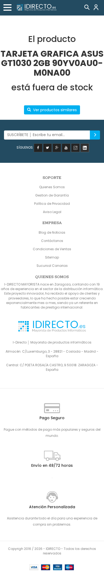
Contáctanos (52, 240)
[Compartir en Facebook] (38, 147)
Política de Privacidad (52, 203)
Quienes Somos (52, 187)
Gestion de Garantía (52, 195)
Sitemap (52, 257)
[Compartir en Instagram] (75, 147)
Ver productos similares (55, 110)
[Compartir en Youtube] (66, 147)
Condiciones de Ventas (52, 249)
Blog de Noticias (52, 232)
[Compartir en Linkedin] (85, 147)
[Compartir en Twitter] (47, 147)
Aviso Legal (52, 212)
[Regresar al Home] (36, 7)
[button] (7, 7)
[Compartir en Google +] (57, 147)
